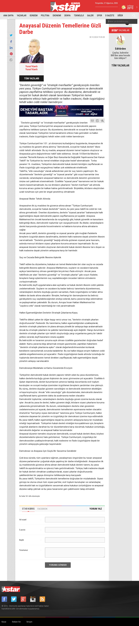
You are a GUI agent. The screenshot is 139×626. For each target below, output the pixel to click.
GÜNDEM (33, 15)
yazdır (97, 120)
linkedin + (101, 41)
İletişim (29, 622)
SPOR (99, 15)
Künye (4, 622)
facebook (87, 41)
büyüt (102, 120)
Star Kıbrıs (66, 6)
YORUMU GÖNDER (58, 565)
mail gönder (92, 120)
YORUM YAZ (95, 508)
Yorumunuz (23, 550)
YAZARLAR (21, 15)
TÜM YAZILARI (31, 78)
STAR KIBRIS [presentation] (28, 508)
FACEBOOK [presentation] (42, 508)
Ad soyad (22, 520)
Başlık (21, 540)
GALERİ (90, 15)
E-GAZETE (109, 15)
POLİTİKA (45, 15)
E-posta (22, 530)
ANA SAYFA (8, 15)
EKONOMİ (57, 15)
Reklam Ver (16, 622)
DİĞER (120, 15)
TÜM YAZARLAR (120, 65)
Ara (134, 15)
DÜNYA (67, 15)
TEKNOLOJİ (79, 15)
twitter (94, 41)
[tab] (28, 508)
